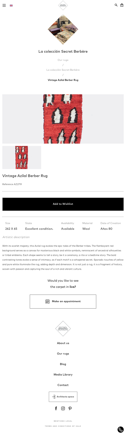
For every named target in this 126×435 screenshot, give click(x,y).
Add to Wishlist (63, 204)
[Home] (63, 6)
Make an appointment (66, 301)
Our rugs (63, 60)
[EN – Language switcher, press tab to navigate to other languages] (13, 5)
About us (63, 343)
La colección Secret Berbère (63, 70)
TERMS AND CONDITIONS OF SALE (63, 426)
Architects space (65, 397)
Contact (63, 385)
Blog (63, 364)
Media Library (63, 374)
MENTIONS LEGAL (63, 421)
